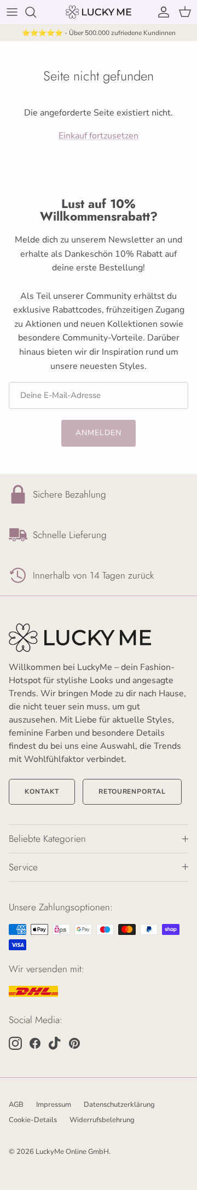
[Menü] (12, 12)
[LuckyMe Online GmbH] (98, 12)
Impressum (53, 1105)
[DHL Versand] (33, 991)
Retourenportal (132, 791)
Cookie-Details (33, 1120)
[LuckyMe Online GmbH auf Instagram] (15, 1043)
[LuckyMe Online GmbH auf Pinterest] (74, 1043)
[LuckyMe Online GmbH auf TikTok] (54, 1043)
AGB (16, 1105)
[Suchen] (36, 12)
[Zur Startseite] (98, 637)
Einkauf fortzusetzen (98, 136)
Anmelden (99, 433)
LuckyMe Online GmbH (72, 1152)
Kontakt (42, 791)
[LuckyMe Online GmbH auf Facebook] (35, 1043)
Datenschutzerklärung (119, 1105)
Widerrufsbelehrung (102, 1120)
